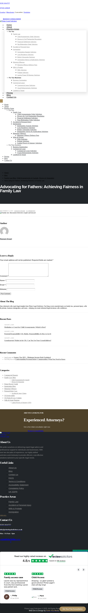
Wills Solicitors (22, 70)
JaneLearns (7, 357)
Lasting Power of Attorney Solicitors (28, 75)
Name (3, 280)
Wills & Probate (18, 67)
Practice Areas (13, 29)
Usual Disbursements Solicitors (27, 88)
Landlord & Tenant (18, 90)
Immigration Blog (10, 386)
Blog (6, 158)
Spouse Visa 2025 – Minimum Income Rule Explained (32, 357)
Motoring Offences (19, 62)
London (2, 12)
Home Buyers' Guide (11, 384)
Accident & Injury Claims (19, 393)
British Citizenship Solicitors (26, 57)
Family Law (16, 34)
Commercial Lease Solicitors (26, 85)
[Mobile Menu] (1, 101)
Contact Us (11, 97)
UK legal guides (9, 395)
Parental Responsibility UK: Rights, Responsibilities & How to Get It (27, 334)
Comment (4, 276)
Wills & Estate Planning (11, 400)
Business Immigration (20, 80)
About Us (13, 468)
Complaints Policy (16, 488)
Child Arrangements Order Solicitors (28, 36)
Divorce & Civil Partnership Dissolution (29, 39)
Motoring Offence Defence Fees (27, 65)
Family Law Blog (10, 377)
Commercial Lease (19, 83)
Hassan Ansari (19, 211)
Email (2, 285)
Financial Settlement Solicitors (26, 42)
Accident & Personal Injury (21, 47)
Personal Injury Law (10, 391)
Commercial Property (11, 375)
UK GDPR (13, 492)
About (6, 106)
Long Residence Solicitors (25, 54)
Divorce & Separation (18, 382)
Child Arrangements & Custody (21, 380)
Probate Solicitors (22, 72)
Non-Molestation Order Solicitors (27, 44)
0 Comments (30, 211)
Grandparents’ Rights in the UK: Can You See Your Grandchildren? (27, 340)
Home (6, 104)
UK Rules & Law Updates (12, 398)
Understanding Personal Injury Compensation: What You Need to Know (40, 359)
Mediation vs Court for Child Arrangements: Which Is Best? (25, 327)
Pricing (6, 156)
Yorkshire (27, 12)
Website (3, 289)
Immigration (16, 49)
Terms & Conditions (17, 481)
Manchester (10, 12)
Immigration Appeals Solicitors (26, 52)
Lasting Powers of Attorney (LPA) (21, 402)
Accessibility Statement (18, 485)
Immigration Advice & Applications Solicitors (31, 60)
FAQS (11, 478)
